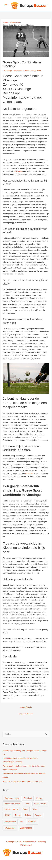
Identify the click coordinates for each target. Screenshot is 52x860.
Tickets (28, 815)
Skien (35, 809)
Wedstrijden (10, 828)
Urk (21, 822)
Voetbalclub (18, 71)
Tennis (17, 815)
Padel (27, 804)
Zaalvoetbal (26, 828)
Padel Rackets (40, 804)
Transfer (38, 815)
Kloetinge (8, 71)
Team (7, 815)
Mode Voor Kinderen (12, 804)
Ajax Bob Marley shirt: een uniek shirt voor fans (23, 781)
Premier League (11, 809)
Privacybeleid (26, 845)
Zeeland (27, 71)
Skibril (25, 809)
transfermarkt (10, 822)
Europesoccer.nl (29, 842)
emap (42, 842)
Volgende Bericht (26, 714)
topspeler (29, 473)
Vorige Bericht (26, 707)
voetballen (18, 171)
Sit (39, 842)
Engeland (28, 798)
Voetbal (32, 821)
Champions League (12, 798)
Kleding (39, 798)
